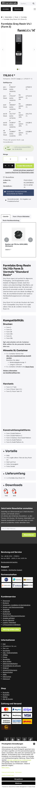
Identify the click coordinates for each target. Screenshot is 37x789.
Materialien (8, 17)
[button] (3, 49)
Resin (16, 17)
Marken (5, 697)
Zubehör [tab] (6, 216)
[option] (18, 239)
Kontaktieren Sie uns (9, 646)
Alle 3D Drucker (8, 699)
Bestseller (6, 692)
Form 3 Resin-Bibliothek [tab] (21, 216)
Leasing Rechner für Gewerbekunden (19, 172)
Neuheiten (6, 695)
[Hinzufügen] (12, 165)
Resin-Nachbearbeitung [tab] (11, 220)
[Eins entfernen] (5, 165)
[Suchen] (33, 3)
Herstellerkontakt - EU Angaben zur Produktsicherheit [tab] (19, 200)
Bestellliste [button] (10, 177)
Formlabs (24, 17)
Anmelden (6, 9)
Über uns (6, 648)
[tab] (18, 451)
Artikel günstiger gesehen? (23, 170)
